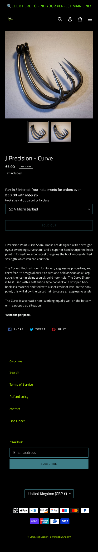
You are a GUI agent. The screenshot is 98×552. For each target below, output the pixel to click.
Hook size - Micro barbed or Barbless (27, 200)
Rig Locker (42, 537)
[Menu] (90, 19)
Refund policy (19, 396)
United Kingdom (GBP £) (47, 493)
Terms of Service (21, 384)
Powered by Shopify (60, 537)
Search (14, 372)
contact (15, 408)
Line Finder (17, 420)
